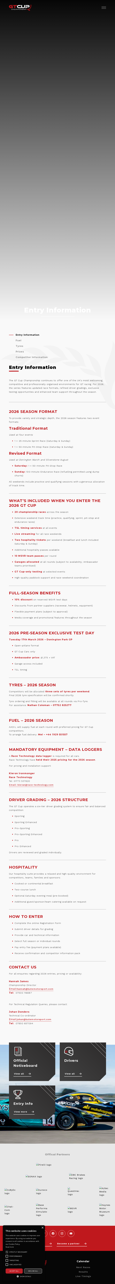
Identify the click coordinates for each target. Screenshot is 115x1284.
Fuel (18, 340)
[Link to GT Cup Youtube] (71, 1233)
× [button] (42, 1228)
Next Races (83, 1267)
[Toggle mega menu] (103, 7)
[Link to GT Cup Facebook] (53, 1233)
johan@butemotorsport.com (34, 1019)
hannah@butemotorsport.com (35, 989)
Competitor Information (32, 357)
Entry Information (27, 335)
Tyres (19, 346)
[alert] (24, 1253)
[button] (24, 1276)
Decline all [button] (33, 1271)
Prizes (20, 351)
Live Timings (83, 1276)
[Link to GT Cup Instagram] (62, 1233)
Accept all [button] (14, 1271)
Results (83, 1271)
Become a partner (68, 1243)
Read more (10, 1247)
